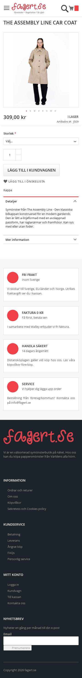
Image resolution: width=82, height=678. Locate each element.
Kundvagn (14, 591)
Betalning (14, 534)
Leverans (14, 540)
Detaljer (11, 201)
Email (7, 634)
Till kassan (14, 597)
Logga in (13, 585)
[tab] (41, 200)
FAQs (11, 553)
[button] (27, 111)
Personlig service (19, 559)
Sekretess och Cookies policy (27, 509)
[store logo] (29, 8)
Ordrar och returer (20, 490)
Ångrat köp (15, 547)
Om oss (13, 496)
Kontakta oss (16, 603)
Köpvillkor (14, 503)
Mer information (17, 240)
